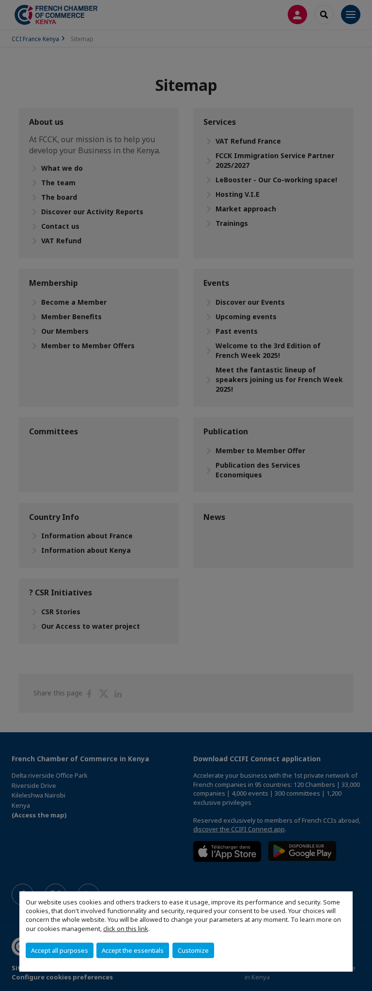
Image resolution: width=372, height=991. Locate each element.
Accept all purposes (59, 950)
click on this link (125, 928)
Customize (193, 950)
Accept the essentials (133, 950)
